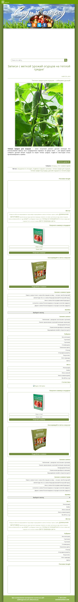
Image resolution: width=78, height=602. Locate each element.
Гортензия (67, 342)
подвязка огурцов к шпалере (42, 169)
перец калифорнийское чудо (16, 219)
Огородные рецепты (64, 352)
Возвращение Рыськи (64, 324)
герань (53, 214)
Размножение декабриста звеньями (60, 327)
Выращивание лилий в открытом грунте (59, 330)
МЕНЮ (7, 2)
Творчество (66, 355)
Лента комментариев (64, 375)
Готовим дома (66, 345)
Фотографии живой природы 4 (61, 300)
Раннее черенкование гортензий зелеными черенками (54, 322)
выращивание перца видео (27, 214)
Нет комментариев (64, 166)
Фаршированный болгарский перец (59, 297)
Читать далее (63, 162)
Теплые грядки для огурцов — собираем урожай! (51, 80)
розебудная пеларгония (35, 219)
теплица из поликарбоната (51, 219)
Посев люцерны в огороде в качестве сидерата (56, 303)
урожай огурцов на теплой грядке (59, 171)
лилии (61, 217)
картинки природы (35, 217)
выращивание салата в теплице (42, 214)
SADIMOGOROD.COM (62, 599)
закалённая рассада (25, 217)
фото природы (45, 221)
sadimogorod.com (23, 599)
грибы (57, 214)
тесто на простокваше (33, 221)
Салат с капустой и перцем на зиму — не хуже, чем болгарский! (52, 295)
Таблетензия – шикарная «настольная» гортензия (56, 319)
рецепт (26, 219)
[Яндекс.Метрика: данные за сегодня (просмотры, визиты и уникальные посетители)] (39, 386)
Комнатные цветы (65, 347)
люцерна (65, 217)
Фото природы (65, 358)
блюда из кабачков (14, 214)
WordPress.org (66, 378)
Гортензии (67, 339)
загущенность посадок (24, 169)
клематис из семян (45, 217)
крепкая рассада (55, 217)
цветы (53, 221)
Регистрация (66, 367)
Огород (54, 166)
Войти (68, 370)
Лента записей (66, 373)
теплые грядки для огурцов (61, 169)
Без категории (66, 337)
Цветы (68, 360)
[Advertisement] (39, 194)
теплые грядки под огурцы (39, 171)
